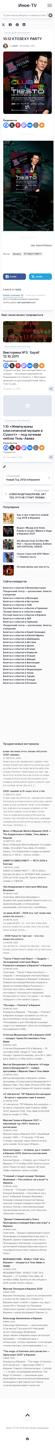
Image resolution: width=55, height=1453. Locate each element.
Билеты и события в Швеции (19, 659)
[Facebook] (6, 125)
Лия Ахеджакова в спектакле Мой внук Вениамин (25, 888)
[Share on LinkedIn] (23, 25)
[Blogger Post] (35, 125)
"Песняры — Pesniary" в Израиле (21, 1005)
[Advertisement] (27, 712)
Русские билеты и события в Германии (25, 608)
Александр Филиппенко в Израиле (22, 1318)
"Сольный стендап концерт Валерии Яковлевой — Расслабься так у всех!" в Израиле (25, 1179)
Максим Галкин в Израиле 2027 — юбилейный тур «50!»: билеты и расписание (22, 1123)
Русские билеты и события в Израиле (24, 615)
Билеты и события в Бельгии (19, 666)
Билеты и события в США (17, 605)
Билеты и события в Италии (19, 649)
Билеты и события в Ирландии (20, 598)
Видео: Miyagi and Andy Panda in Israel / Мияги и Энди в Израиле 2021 (34, 530)
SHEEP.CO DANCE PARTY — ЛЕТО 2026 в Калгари (25, 862)
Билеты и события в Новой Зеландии (24, 632)
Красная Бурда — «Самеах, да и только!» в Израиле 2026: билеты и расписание (26, 1152)
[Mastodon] (24, 125)
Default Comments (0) (13, 295)
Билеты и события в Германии (20, 621)
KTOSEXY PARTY (33, 254)
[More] (41, 125)
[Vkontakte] (30, 125)
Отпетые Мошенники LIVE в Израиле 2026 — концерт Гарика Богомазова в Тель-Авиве (27, 1038)
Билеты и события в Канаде (19, 679)
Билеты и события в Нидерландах (22, 669)
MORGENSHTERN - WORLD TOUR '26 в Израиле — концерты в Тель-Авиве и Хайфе (24, 1262)
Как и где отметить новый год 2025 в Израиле (32, 516)
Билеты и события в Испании (20, 683)
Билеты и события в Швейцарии (21, 639)
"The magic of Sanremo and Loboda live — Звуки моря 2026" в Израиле (26, 1353)
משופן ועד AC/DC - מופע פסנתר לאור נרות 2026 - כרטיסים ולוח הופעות (27, 915)
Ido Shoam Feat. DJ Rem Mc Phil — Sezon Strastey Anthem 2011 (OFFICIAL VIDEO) (34, 543)
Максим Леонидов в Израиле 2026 (22, 1288)
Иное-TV (27, 5)
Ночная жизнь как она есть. (33, 566)
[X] (12, 125)
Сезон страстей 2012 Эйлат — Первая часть (33, 555)
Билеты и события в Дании (18, 645)
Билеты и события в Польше (19, 655)
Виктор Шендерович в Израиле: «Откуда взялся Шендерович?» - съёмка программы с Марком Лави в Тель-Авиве (26, 1067)
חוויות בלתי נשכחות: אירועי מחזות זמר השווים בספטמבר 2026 (25, 753)
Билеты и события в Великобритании (24, 587)
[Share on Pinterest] (17, 25)
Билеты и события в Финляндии (21, 662)
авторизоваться (26, 302)
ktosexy (17, 254)
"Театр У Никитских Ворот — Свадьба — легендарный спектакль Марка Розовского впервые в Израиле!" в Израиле (27, 962)
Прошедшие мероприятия (17, 32)
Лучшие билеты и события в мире (22, 611)
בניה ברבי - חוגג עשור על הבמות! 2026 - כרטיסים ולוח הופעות (23, 938)
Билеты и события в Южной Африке (23, 635)
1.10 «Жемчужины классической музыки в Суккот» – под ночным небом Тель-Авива (23, 432)
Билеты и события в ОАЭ (17, 618)
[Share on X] (4, 25)
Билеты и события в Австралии (21, 601)
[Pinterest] (18, 125)
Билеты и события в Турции (19, 676)
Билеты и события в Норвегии (20, 652)
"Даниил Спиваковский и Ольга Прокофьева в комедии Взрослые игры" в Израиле (26, 1222)
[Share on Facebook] (10, 25)
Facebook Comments (35, 295)
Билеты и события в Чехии (18, 673)
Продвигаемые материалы (21, 743)
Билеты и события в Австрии (19, 642)
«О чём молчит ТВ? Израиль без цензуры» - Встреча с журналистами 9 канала (27, 1096)
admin (15, 46)
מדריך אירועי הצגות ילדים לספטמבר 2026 (24, 791)
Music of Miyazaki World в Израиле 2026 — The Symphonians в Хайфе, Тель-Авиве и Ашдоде (27, 834)
